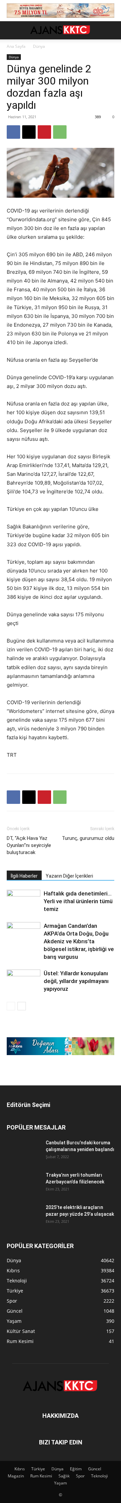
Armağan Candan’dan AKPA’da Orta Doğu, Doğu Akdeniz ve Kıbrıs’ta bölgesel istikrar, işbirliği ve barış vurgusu (79, 941)
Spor (80, 1476)
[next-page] (21, 1006)
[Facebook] (13, 132)
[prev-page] (11, 1006)
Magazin (16, 1476)
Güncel (94, 1469)
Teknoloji (99, 1476)
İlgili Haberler (24, 876)
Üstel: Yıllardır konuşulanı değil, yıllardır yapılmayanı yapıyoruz (76, 981)
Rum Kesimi (41, 1476)
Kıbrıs (19, 1469)
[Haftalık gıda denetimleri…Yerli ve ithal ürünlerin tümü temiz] (23, 901)
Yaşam (60, 1483)
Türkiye (38, 1469)
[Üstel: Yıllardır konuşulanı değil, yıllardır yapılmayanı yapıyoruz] (23, 981)
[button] (11, 30)
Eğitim (76, 1469)
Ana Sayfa (16, 46)
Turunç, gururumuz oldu (88, 838)
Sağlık (64, 1476)
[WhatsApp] (60, 132)
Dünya (39, 46)
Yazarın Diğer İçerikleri (69, 876)
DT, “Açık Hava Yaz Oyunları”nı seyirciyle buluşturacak (29, 845)
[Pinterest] (44, 132)
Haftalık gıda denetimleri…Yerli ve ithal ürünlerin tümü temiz (78, 901)
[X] (29, 132)
